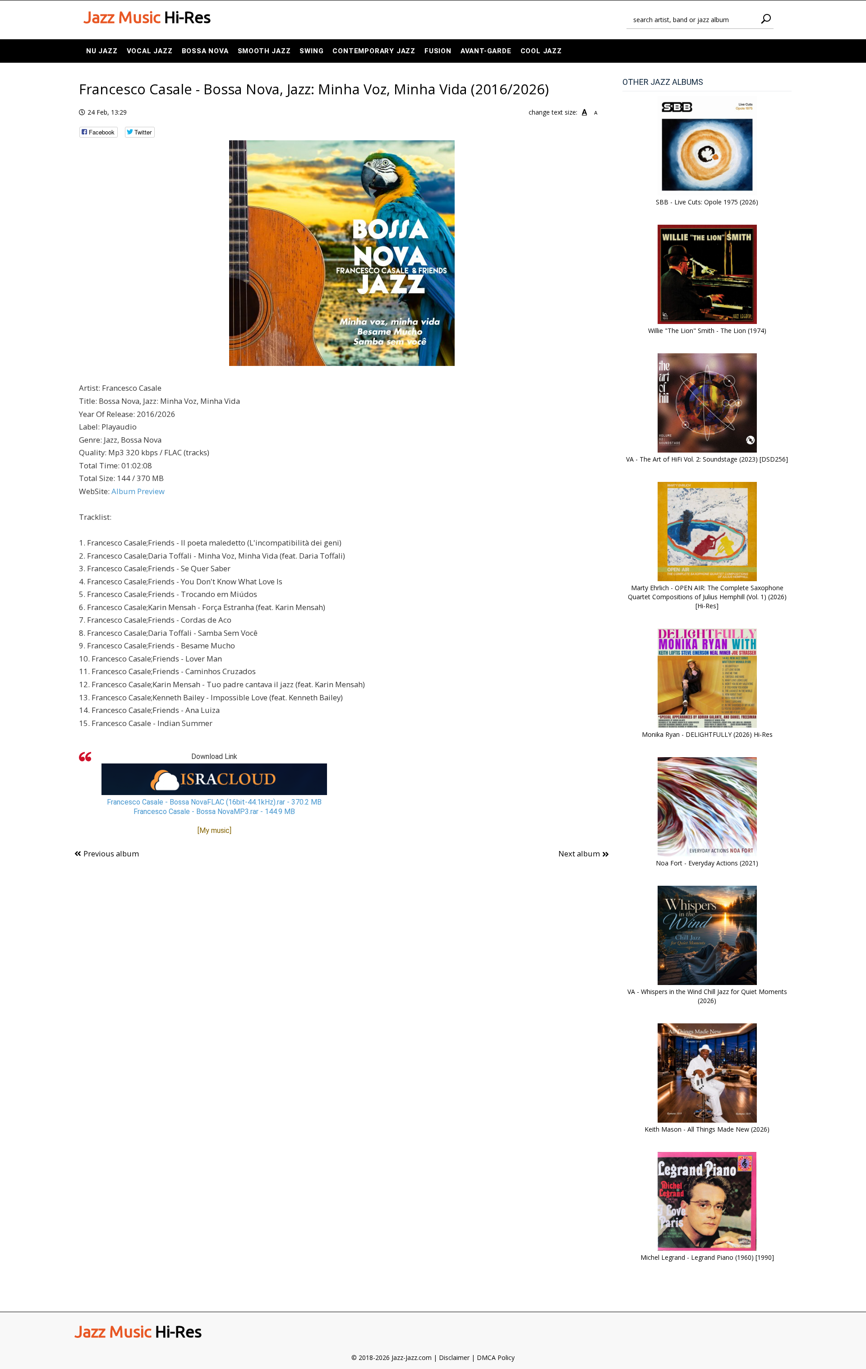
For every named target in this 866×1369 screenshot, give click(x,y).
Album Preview (138, 491)
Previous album (111, 853)
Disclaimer (454, 1357)
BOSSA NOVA (205, 51)
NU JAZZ (102, 51)
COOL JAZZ (541, 51)
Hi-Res (147, 17)
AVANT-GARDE (486, 51)
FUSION (437, 51)
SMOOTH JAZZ (264, 51)
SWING (311, 51)
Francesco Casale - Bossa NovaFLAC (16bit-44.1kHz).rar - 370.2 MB (214, 802)
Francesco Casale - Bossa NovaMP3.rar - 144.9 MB (214, 811)
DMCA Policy (496, 1357)
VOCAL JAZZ (150, 51)
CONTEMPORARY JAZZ (373, 51)
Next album (579, 853)
